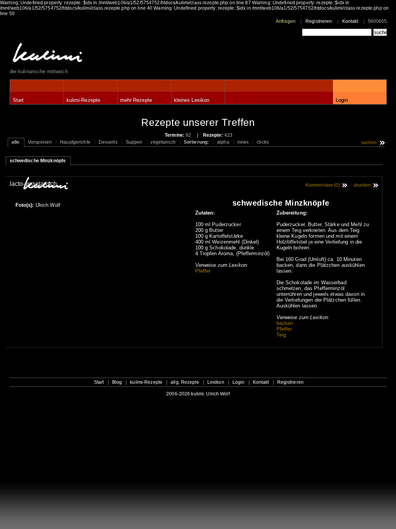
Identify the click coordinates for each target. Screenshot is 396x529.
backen (285, 323)
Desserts (108, 142)
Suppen (134, 142)
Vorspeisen (40, 142)
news (243, 142)
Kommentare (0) (323, 185)
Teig (281, 335)
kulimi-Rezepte (84, 100)
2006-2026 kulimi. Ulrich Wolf (197, 394)
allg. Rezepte (185, 382)
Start (18, 100)
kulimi (83, 54)
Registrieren (319, 21)
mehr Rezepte (136, 100)
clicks (263, 142)
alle (15, 142)
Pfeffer (203, 271)
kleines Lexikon (192, 100)
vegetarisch (162, 142)
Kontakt (350, 21)
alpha (223, 142)
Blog (117, 382)
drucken (362, 185)
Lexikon (215, 382)
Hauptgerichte (75, 142)
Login (342, 100)
